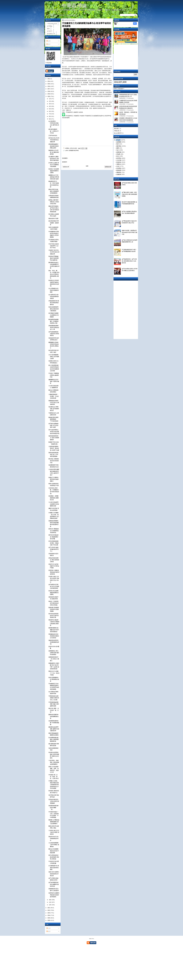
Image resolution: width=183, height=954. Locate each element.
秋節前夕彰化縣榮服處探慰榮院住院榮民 (54, 592)
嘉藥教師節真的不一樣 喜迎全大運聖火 (54, 658)
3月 (50, 103)
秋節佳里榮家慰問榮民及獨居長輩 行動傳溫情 (54, 308)
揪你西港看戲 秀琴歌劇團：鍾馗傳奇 (54, 222)
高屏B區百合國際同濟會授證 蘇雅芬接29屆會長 (54, 894)
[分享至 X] (85, 148)
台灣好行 (49, 31)
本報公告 (62, 15)
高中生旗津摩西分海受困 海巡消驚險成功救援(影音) (54, 431)
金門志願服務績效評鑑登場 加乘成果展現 (54, 333)
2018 (49, 91)
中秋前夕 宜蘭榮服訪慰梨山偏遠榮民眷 (54, 375)
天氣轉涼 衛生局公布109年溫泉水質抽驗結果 (54, 252)
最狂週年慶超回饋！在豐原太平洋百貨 (54, 131)
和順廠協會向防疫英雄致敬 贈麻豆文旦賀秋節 (54, 636)
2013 (49, 78)
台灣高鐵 (49, 26)
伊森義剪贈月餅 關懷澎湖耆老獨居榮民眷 (54, 302)
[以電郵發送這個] (81, 148)
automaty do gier (48, 0)
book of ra (91, 938)
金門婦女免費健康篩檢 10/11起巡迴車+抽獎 (53, 425)
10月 (50, 899)
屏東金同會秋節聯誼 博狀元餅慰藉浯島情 (54, 559)
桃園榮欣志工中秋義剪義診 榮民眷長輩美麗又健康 (54, 177)
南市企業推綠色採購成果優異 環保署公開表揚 (54, 857)
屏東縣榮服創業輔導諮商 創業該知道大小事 (54, 327)
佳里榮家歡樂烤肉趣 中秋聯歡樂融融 (54, 722)
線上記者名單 (71, 15)
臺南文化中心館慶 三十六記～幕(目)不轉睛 (54, 673)
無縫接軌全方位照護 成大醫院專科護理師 (54, 152)
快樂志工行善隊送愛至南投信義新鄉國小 (54, 479)
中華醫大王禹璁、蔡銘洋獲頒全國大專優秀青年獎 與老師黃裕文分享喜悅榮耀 (54, 784)
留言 (49, 44)
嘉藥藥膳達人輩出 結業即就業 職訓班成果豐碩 (54, 652)
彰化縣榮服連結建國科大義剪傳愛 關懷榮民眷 (54, 739)
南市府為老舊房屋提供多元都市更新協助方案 (54, 615)
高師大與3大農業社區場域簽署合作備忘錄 (54, 873)
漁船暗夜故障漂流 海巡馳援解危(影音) (54, 642)
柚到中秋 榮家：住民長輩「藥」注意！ (54, 710)
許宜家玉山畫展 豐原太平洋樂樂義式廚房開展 (54, 164)
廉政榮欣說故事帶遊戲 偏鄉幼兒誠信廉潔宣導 (54, 728)
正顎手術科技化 (53, 135)
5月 (50, 109)
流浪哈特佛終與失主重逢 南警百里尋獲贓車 (54, 801)
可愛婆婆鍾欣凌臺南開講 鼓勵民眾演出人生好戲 (54, 697)
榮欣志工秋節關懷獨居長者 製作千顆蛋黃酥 (54, 850)
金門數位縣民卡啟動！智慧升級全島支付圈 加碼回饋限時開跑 (129, 194)
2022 (49, 910)
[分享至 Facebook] (86, 148)
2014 (49, 81)
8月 (50, 116)
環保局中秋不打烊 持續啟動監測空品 (54, 838)
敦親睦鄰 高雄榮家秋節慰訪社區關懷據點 (54, 609)
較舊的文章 (108, 167)
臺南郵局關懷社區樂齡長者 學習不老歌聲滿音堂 (54, 629)
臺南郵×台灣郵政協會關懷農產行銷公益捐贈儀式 (54, 821)
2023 (49, 913)
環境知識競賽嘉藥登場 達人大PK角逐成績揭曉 (53, 454)
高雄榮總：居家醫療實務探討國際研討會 (54, 497)
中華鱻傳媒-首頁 (52, 23)
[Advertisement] (128, 56)
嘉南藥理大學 (51, 33)
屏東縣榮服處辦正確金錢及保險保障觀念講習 (54, 146)
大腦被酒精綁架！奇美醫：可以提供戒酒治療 (54, 396)
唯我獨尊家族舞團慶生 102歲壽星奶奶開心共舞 (54, 321)
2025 (49, 918)
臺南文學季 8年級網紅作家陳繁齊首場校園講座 (54, 191)
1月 (50, 98)
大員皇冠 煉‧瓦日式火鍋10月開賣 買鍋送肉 (54, 832)
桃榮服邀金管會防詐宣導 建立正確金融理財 (54, 402)
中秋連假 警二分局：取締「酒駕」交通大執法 (54, 776)
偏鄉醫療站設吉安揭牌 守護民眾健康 (54, 381)
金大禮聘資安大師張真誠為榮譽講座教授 (54, 296)
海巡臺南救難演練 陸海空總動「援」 (53, 807)
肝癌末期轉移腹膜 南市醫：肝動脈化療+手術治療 (54, 543)
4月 (50, 106)
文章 (49, 41)
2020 (49, 96)
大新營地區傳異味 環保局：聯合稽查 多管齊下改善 (54, 448)
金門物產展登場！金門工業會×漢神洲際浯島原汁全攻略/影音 (129, 261)
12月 (50, 905)
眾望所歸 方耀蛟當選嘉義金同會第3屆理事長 (54, 572)
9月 (50, 119)
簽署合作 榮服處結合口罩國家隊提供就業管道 (54, 530)
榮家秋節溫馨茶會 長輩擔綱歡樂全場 (54, 716)
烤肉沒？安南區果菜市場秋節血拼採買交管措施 (54, 603)
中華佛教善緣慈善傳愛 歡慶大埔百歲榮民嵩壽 (54, 704)
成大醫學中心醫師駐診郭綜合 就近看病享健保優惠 (54, 158)
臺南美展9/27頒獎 (53, 218)
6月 (50, 111)
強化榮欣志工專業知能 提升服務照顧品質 (54, 408)
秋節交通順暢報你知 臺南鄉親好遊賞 (54, 679)
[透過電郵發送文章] (78, 148)
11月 (50, 902)
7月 (50, 114)
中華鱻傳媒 (74, 5)
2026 (49, 920)
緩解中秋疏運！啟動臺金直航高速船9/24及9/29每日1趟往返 (129, 232)
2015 (49, 84)
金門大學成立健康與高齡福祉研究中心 (54, 549)
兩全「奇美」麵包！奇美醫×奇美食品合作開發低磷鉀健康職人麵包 (54, 274)
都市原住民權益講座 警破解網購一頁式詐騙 (54, 536)
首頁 (47, 15)
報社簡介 (54, 15)
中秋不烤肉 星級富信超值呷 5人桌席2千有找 (54, 245)
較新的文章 (66, 167)
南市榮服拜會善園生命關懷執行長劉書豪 (54, 315)
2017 (49, 89)
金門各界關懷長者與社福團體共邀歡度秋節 (54, 884)
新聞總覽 (118, 140)
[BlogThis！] (83, 148)
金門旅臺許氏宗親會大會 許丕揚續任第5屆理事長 (54, 586)
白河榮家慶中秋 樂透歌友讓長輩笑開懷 (54, 867)
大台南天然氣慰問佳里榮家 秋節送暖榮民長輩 (54, 504)
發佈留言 (64, 162)
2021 (49, 907)
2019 (49, 94)
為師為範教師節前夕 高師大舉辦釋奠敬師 (54, 437)
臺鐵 (48, 28)
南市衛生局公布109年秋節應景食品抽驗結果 (54, 139)
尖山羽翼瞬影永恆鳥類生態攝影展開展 (54, 290)
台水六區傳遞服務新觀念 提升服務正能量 (54, 356)
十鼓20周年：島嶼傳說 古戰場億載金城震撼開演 (54, 762)
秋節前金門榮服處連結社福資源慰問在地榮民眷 (54, 258)
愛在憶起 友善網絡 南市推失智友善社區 (54, 460)
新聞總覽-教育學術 (74, 150)
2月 (50, 101)
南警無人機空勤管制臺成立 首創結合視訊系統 (54, 201)
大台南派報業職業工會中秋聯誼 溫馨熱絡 (54, 844)
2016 (49, 86)
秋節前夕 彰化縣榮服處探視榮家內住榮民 (54, 170)
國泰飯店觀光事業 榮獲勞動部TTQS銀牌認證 (54, 419)
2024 (49, 915)
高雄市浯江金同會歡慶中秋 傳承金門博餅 (54, 566)
